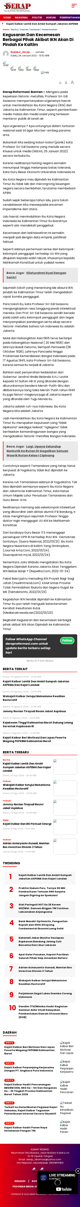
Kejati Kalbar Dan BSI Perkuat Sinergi (27, 824)
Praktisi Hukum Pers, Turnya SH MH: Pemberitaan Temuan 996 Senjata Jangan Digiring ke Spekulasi (42, 891)
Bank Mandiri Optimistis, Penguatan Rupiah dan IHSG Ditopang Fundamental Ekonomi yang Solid (43, 925)
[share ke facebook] (14, 72)
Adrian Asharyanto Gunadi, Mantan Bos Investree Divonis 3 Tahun (26, 845)
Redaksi (20, 1181)
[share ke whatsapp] (29, 72)
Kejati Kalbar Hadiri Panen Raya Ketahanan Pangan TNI (25, 1129)
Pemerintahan (49, 29)
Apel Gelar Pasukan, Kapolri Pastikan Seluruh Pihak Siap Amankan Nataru (44, 956)
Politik (37, 17)
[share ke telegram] (36, 72)
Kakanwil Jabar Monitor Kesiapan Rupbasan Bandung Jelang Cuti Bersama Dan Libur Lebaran (41, 941)
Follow (67, 640)
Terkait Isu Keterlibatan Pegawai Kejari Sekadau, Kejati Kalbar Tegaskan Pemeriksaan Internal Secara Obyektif (30, 1110)
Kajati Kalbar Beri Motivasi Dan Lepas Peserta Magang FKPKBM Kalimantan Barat (29, 1050)
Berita (14, 29)
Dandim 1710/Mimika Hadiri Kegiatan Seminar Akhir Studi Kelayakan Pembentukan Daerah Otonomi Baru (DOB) (43, 1012)
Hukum (51, 17)
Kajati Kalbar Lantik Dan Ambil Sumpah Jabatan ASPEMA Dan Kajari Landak (27, 767)
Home (7, 17)
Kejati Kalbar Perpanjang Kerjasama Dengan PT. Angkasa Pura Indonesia (29, 1069)
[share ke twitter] (22, 72)
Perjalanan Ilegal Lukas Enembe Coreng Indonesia (45, 995)
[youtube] (36, 1171)
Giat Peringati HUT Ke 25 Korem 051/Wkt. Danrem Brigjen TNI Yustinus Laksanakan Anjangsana (44, 908)
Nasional (21, 17)
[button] (60, 83)
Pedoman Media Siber (26, 1186)
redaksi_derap (20, 52)
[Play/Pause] (41, 1190)
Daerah (24, 29)
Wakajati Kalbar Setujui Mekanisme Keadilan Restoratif (26, 786)
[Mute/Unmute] (47, 1190)
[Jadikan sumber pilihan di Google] (6, 72)
